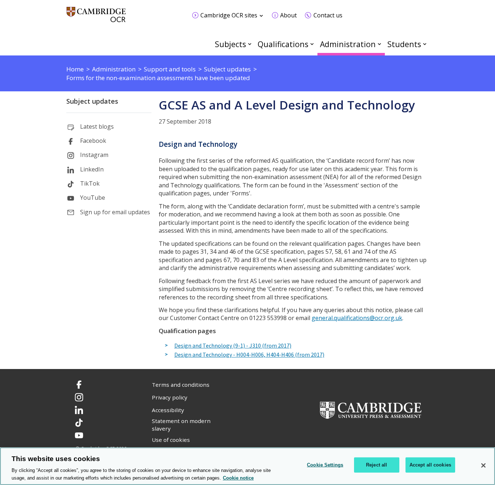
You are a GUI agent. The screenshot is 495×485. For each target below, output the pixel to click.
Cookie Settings (325, 465)
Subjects (230, 44)
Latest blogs (97, 126)
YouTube (92, 198)
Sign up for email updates (115, 212)
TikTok (90, 183)
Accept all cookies (430, 465)
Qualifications (283, 44)
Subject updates (92, 101)
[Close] (483, 465)
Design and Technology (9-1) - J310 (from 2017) (232, 346)
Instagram (94, 155)
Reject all (376, 465)
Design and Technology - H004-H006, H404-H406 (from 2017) (249, 355)
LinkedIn (92, 169)
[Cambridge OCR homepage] (96, 18)
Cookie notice (238, 477)
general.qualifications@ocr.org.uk (357, 318)
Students (404, 44)
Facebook (93, 141)
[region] (247, 466)
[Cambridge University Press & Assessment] (370, 409)
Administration (348, 44)
